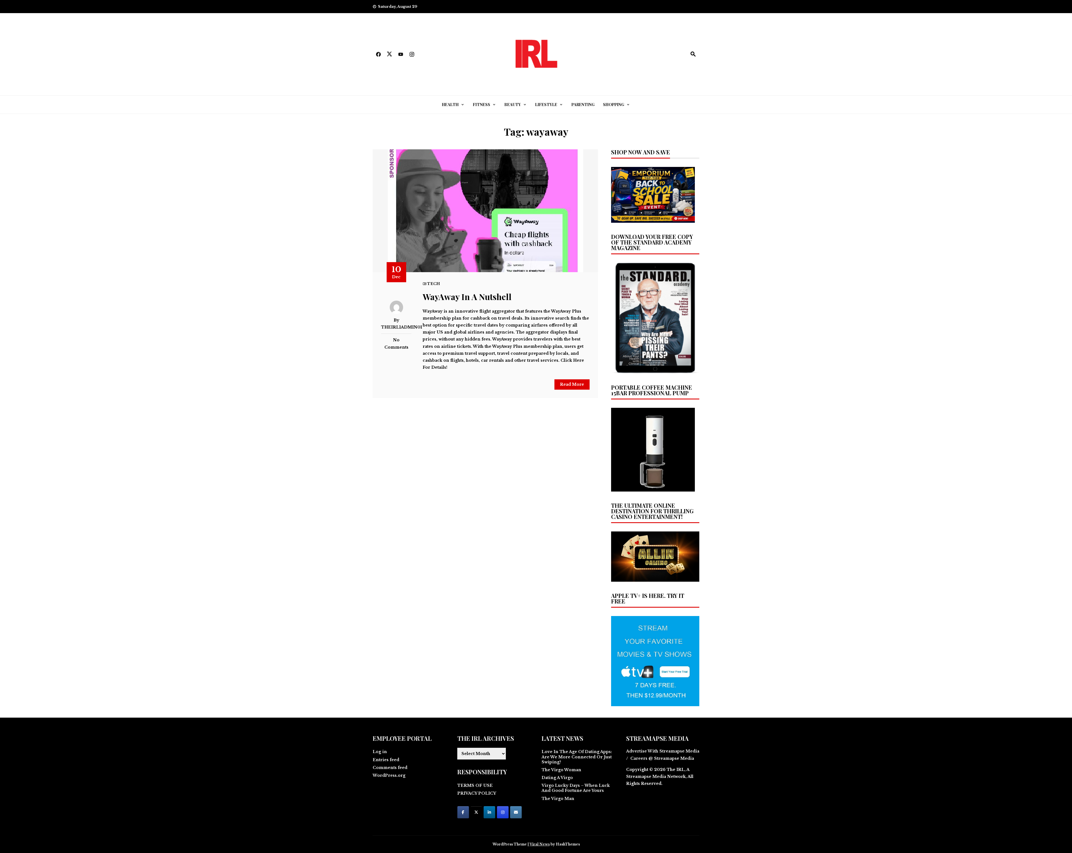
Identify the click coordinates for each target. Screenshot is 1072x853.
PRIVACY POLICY (476, 793)
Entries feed (386, 759)
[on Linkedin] (489, 812)
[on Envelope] (516, 812)
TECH (433, 283)
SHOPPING (613, 104)
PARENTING (583, 104)
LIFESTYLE (546, 104)
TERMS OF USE (475, 785)
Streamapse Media (646, 776)
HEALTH (450, 104)
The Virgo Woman (561, 769)
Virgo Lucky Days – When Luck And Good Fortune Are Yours (576, 788)
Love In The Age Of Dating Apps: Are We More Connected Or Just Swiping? (577, 756)
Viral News (540, 844)
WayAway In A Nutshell (467, 296)
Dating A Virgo (557, 777)
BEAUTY (512, 104)
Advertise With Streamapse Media (662, 751)
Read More (572, 384)
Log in (380, 751)
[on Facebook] (463, 812)
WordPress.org (389, 775)
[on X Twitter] (476, 812)
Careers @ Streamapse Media (662, 758)
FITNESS (481, 104)
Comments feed (390, 767)
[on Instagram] (503, 812)
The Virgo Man (558, 798)
